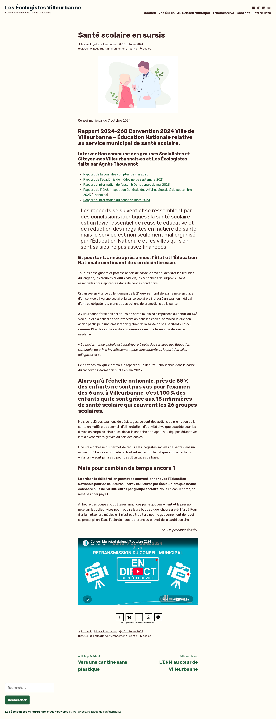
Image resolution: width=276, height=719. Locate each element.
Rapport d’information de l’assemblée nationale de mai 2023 (126, 185)
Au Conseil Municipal (193, 13)
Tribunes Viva (223, 13)
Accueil (150, 13)
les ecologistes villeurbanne (99, 44)
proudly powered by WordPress (66, 711)
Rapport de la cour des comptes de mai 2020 (115, 174)
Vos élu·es (166, 13)
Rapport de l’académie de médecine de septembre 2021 (123, 179)
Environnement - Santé (122, 48)
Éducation (99, 48)
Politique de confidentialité (104, 711)
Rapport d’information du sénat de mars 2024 (116, 200)
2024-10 (86, 48)
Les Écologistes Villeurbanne (43, 7)
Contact (243, 13)
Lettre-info (262, 13)
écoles (147, 48)
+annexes (100, 195)
